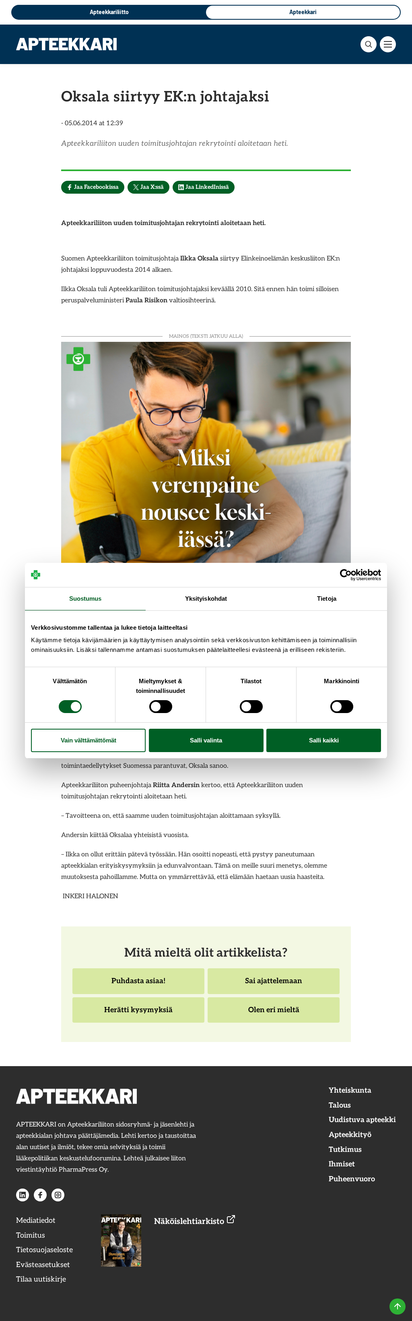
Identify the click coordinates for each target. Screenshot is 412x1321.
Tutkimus (345, 1149)
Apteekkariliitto (109, 11)
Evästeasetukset (43, 1265)
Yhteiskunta (350, 1090)
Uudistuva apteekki (362, 1120)
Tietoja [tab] (326, 598)
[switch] (160, 706)
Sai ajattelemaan (273, 985)
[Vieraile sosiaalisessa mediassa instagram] (58, 1195)
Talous (340, 1105)
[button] (368, 44)
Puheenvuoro (352, 1179)
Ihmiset (342, 1164)
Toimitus (30, 1235)
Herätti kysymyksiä (138, 1014)
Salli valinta (206, 740)
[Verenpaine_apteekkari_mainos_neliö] (206, 486)
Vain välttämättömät (88, 740)
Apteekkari (303, 11)
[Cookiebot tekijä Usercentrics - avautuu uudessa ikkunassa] (346, 575)
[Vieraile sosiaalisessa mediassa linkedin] (22, 1195)
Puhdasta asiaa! (138, 985)
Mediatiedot (36, 1220)
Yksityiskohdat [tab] (206, 598)
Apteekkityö (350, 1135)
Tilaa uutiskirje (41, 1279)
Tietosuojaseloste (44, 1250)
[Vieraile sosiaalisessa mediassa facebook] (40, 1195)
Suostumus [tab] (85, 598)
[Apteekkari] (66, 44)
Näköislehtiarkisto (190, 1221)
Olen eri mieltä (273, 1014)
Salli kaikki (324, 740)
